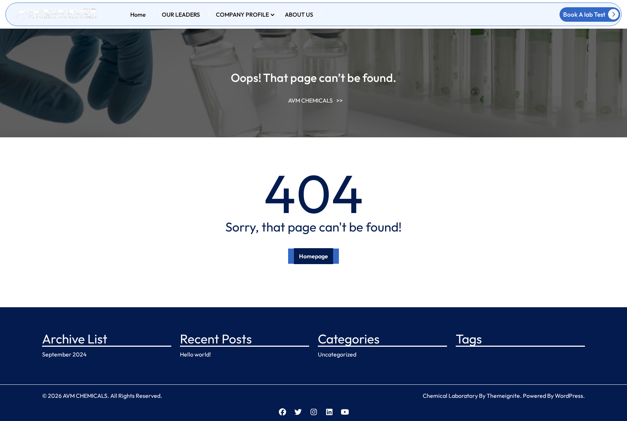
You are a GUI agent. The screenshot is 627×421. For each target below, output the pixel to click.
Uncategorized (337, 354)
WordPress (569, 395)
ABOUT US (299, 14)
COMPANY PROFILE (242, 14)
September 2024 (64, 354)
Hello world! (195, 354)
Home (138, 14)
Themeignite (503, 395)
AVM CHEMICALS (310, 100)
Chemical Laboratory (450, 395)
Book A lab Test (584, 14)
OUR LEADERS (181, 14)
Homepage (313, 256)
